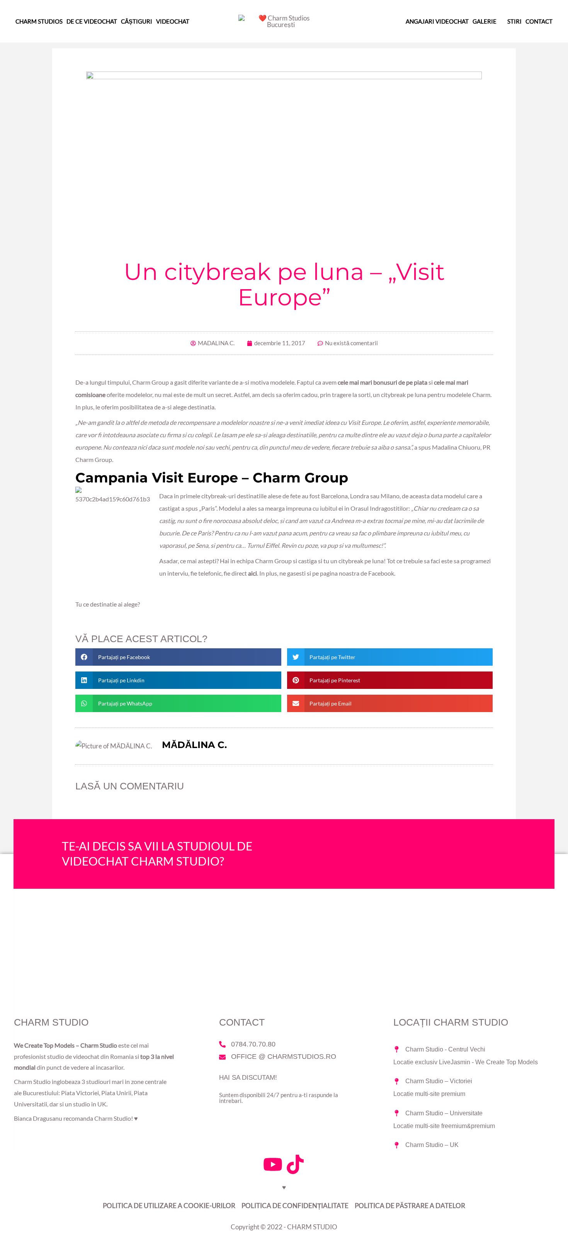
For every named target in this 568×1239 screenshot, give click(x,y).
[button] (178, 657)
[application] (500, 21)
